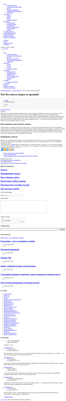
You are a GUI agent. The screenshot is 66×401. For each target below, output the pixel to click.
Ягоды (9, 17)
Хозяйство (7, 21)
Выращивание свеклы (10, 173)
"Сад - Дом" (4, 399)
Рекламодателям (8, 43)
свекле (13, 144)
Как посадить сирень (10, 189)
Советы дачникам (12, 5)
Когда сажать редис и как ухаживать (14, 153)
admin (6, 100)
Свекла (4, 170)
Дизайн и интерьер (12, 82)
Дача (5, 4)
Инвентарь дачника (10, 321)
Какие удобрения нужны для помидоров (18, 266)
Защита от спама (5, 216)
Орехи (9, 18)
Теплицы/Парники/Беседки (14, 11)
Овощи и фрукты (16, 90)
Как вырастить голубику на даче (15, 185)
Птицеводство (11, 23)
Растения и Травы (12, 20)
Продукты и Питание (10, 37)
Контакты (6, 44)
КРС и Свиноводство (10, 307)
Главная (6, 40)
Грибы (9, 15)
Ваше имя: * (4, 195)
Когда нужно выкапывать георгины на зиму (20, 283)
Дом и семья (8, 328)
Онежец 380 (6, 258)
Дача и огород (9, 314)
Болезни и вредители (13, 10)
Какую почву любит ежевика (13, 181)
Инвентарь (10, 12)
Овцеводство (10, 26)
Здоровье (7, 327)
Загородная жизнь (6, 90)
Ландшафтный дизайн (10, 33)
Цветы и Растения (9, 34)
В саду (9, 8)
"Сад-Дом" (5, 48)
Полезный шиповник (10, 249)
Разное (9, 30)
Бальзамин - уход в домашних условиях (18, 241)
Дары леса (6, 14)
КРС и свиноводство (13, 27)
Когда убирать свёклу (10, 177)
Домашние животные (10, 330)
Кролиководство (11, 24)
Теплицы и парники (10, 320)
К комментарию (8, 347)
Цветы (5, 85)
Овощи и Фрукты (9, 36)
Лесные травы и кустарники (12, 299)
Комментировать (5, 225)
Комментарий (4, 198)
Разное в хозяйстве (9, 309)
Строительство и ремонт (12, 312)
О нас (5, 41)
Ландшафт (7, 83)
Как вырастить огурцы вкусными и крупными (13, 163)
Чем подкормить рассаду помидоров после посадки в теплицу (21, 156)
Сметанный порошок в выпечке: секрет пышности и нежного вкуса (30, 274)
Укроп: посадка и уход (10, 154)
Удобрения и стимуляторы (14, 7)
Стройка (6, 80)
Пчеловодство (11, 28)
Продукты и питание (10, 325)
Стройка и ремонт (9, 31)
